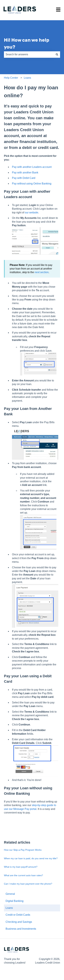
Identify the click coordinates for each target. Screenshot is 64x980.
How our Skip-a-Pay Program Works (23, 850)
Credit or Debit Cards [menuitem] (18, 914)
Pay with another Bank (25, 172)
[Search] (57, 54)
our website (31, 212)
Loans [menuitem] (9, 907)
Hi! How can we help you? (26, 43)
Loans (27, 77)
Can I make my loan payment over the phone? (28, 883)
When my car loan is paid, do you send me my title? (31, 858)
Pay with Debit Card (23, 178)
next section (42, 272)
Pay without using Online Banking (31, 183)
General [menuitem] (10, 893)
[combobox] (29, 54)
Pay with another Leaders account (32, 167)
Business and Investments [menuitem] (21, 928)
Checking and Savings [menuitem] (19, 921)
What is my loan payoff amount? (20, 866)
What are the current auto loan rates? (23, 875)
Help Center (11, 77)
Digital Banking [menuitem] (14, 901)
